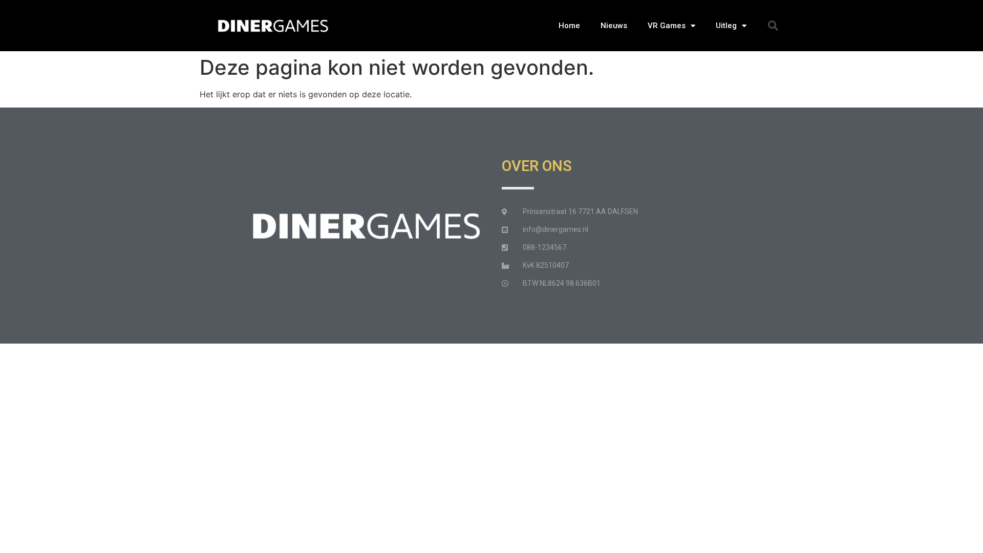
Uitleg (726, 25)
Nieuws (614, 25)
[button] (773, 25)
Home (569, 25)
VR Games (667, 25)
